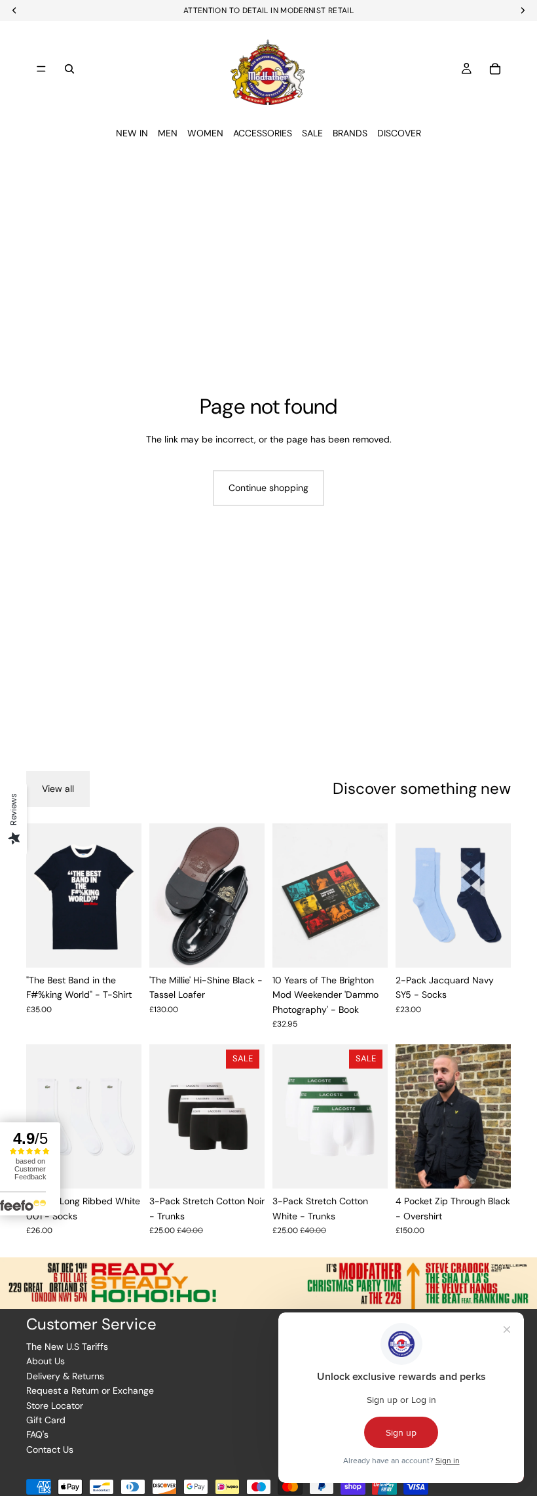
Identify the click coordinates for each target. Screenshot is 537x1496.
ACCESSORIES (262, 133)
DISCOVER (399, 133)
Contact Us (49, 1449)
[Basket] (495, 68)
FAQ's (37, 1434)
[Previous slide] (40, 895)
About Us (45, 1361)
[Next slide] (127, 895)
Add (378, 947)
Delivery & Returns (65, 1376)
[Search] (69, 68)
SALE (312, 133)
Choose (132, 947)
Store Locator (54, 1405)
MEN (167, 133)
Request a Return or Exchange (90, 1390)
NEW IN (132, 133)
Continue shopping (268, 488)
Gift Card (45, 1420)
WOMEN (205, 133)
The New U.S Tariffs (67, 1346)
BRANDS (350, 133)
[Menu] (41, 69)
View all (58, 789)
